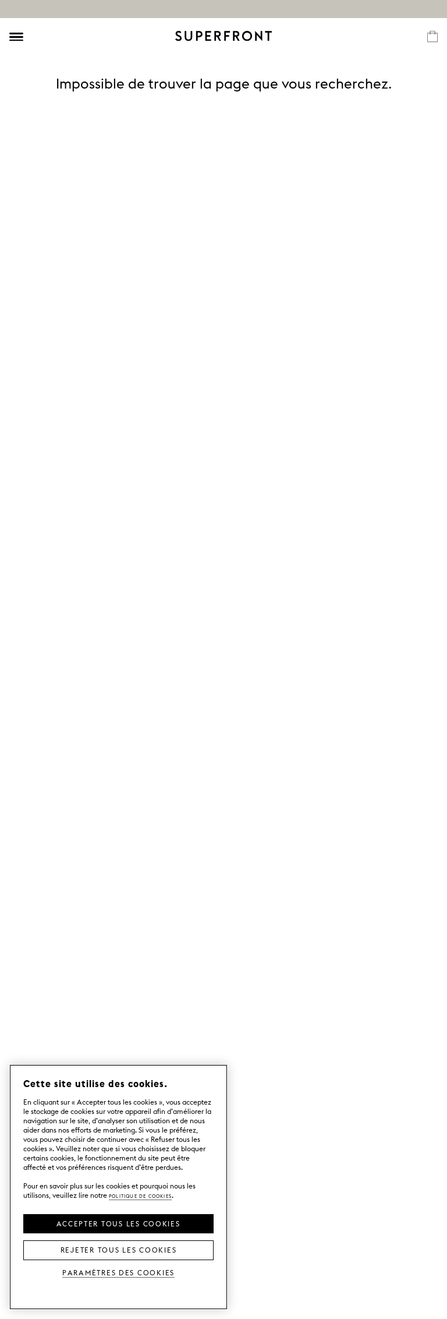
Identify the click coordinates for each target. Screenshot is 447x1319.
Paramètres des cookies (118, 1272)
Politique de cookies (140, 1195)
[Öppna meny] (16, 36)
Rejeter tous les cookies (119, 1249)
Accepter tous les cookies (118, 1222)
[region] (118, 1187)
